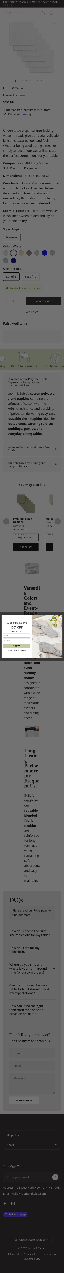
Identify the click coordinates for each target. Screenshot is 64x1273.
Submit (16, 646)
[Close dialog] (60, 617)
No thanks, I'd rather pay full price (17, 650)
